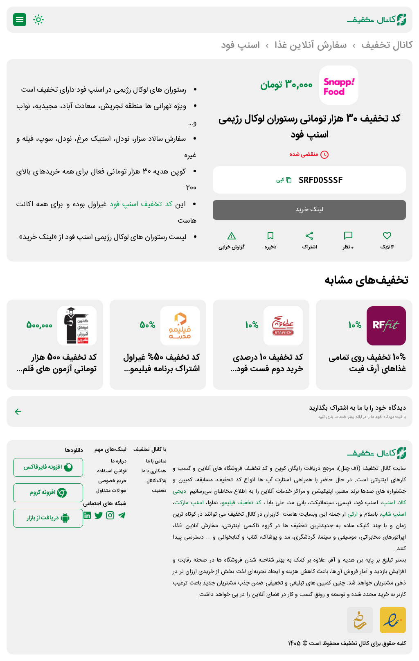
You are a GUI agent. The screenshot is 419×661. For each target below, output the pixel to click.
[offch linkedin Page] (87, 515)
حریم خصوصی (112, 481)
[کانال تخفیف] (376, 19)
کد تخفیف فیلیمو (241, 503)
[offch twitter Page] (99, 515)
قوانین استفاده (111, 471)
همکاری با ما (154, 471)
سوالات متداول (111, 491)
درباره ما (118, 461)
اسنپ (388, 503)
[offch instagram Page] (110, 515)
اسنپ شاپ (393, 514)
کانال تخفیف (355, 644)
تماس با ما (156, 461)
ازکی (352, 514)
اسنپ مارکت (188, 503)
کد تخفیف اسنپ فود (141, 205)
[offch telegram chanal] (121, 515)
